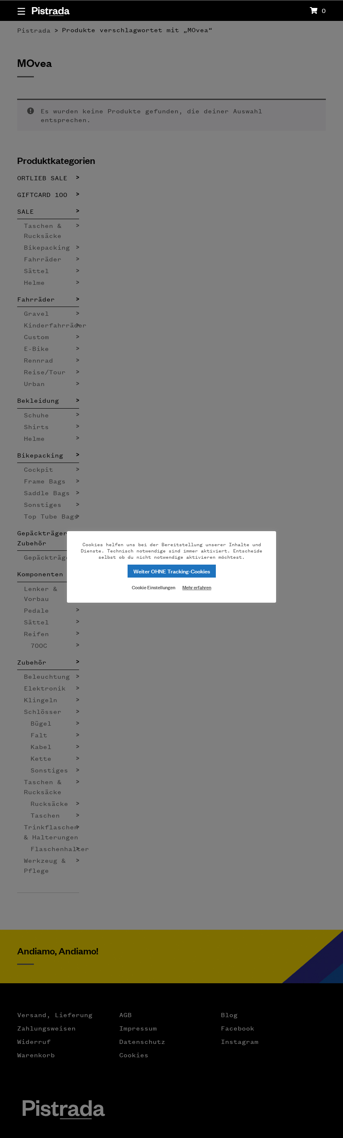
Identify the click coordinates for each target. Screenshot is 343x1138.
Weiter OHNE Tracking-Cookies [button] (171, 570)
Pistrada (50, 10)
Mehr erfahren (196, 587)
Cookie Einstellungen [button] (153, 587)
